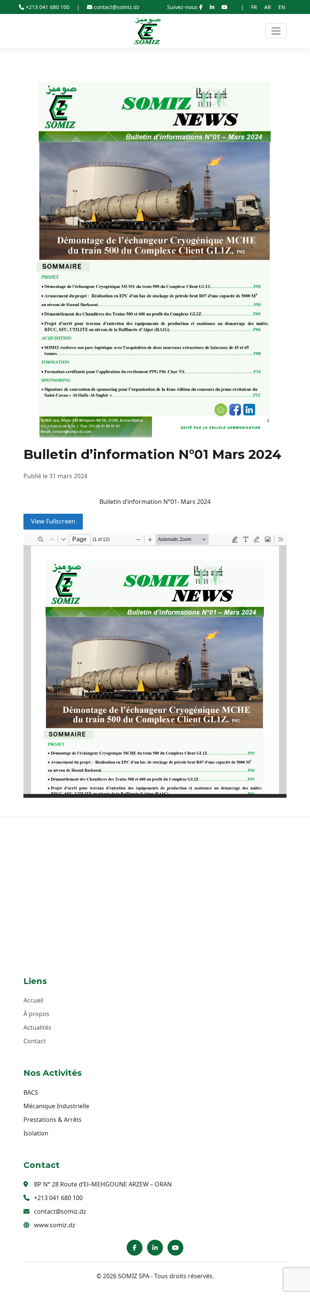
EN (281, 7)
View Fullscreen (53, 521)
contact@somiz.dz (116, 7)
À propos (36, 1014)
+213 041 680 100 (47, 7)
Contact (34, 1041)
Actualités (37, 1027)
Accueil (33, 1000)
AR (267, 7)
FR (254, 7)
